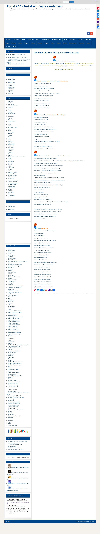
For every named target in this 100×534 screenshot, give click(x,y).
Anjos (37, 39)
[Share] (98, 27)
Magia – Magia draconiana (14, 321)
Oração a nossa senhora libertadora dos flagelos (45, 230)
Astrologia (10, 256)
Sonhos (88, 43)
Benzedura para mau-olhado (40, 122)
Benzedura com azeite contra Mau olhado (43, 127)
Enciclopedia (11, 283)
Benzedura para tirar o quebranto (41, 136)
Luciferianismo (11, 307)
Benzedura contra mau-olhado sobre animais (44, 148)
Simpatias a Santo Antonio (14, 382)
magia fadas (11, 146)
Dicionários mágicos (12, 279)
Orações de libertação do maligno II (42, 269)
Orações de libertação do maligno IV (42, 274)
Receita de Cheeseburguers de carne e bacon (19, 59)
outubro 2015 (11, 85)
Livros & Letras (11, 306)
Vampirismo (10, 420)
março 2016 (10, 78)
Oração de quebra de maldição (41, 197)
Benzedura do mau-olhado (40, 124)
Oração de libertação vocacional (41, 259)
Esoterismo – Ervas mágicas (14, 287)
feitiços (43, 63)
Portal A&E (10, 160)
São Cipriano (11, 167)
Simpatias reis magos (13, 183)
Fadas (9, 124)
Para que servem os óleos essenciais (16, 156)
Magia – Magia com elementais (15, 317)
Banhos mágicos (46, 39)
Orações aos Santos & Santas (15, 348)
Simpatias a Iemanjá (12, 380)
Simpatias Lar (11, 400)
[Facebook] (98, 13)
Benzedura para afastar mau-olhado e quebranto (45, 129)
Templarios (10, 417)
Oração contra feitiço (39, 192)
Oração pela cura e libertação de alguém (43, 264)
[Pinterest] (98, 8)
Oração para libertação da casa (41, 238)
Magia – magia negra (13, 327)
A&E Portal (8, 39)
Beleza (9, 115)
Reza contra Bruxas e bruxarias (41, 86)
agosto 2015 (11, 88)
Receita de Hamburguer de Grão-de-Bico (17, 57)
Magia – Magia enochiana (14, 324)
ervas (9, 122)
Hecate (9, 130)
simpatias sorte (11, 186)
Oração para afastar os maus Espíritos (42, 199)
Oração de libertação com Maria (41, 255)
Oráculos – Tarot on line (13, 351)
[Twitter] (98, 16)
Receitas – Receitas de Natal (14, 363)
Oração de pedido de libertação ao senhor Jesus (45, 262)
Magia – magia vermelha (14, 331)
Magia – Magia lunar (12, 326)
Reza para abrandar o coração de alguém (43, 95)
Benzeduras (11, 116)
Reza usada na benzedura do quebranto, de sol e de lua (47, 141)
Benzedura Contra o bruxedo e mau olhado (44, 88)
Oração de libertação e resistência (42, 245)
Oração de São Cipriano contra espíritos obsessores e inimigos (48, 165)
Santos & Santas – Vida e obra (15, 375)
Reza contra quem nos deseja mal (42, 105)
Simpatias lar (11, 178)
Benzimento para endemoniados (41, 107)
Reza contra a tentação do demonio (42, 83)
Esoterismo (72, 39)
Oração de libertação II (39, 235)
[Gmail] (98, 19)
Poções (9, 158)
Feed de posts (11, 206)
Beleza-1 (10, 263)
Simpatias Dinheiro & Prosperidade (16, 397)
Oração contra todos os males (41, 194)
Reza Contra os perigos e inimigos (42, 103)
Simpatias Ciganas (12, 173)
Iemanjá (10, 133)
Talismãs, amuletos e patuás (14, 416)
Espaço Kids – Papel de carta (14, 292)
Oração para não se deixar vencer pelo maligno (45, 240)
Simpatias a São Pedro (13, 386)
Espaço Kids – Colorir (13, 290)
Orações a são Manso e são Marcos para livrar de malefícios (48, 209)
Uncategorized (11, 195)
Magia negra (11, 149)
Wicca (14, 46)
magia (9, 139)
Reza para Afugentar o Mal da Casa (42, 90)
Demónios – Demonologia (14, 276)
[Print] (98, 24)
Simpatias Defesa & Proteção (14, 395)
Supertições (11, 414)
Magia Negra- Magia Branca (14, 447)
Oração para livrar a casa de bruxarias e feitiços (45, 216)
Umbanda (8, 46)
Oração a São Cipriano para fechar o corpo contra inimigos (47, 168)
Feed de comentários (13, 208)
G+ (13, 521)
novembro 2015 (11, 84)
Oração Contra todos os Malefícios (42, 187)
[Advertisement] (52, 21)
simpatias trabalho (12, 187)
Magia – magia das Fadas (14, 318)
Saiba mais (66, 2)
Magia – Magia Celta (12, 315)
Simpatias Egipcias (12, 399)
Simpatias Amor (11, 388)
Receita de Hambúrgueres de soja (16, 63)
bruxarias (72, 61)
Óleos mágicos (11, 341)
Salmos (59, 43)
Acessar (10, 204)
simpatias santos (12, 184)
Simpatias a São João (13, 383)
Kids (9, 136)
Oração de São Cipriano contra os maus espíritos (45, 158)
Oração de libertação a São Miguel (42, 250)
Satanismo (10, 377)
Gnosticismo (11, 300)
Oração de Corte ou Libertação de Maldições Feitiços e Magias (48, 185)
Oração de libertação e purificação (42, 243)
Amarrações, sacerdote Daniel (15, 444)
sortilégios (10, 190)
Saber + (53, 43)
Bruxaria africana (12, 272)
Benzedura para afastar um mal (41, 100)
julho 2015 (10, 90)
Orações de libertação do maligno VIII (42, 284)
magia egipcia (11, 144)
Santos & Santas (12, 374)
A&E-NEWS (16, 39)
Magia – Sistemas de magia (14, 334)
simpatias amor (11, 170)
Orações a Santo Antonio (14, 346)
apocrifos (10, 110)
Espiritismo (10, 293)
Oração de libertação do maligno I (42, 267)
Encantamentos (11, 121)
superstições (11, 192)
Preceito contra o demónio (40, 175)
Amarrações (31, 39)
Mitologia (10, 152)
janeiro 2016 (11, 81)
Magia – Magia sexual (13, 329)
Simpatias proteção (12, 181)
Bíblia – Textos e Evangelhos (14, 266)
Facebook (8, 521)
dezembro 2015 (11, 82)
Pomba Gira (10, 354)
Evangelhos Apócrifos (13, 295)
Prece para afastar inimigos (40, 218)
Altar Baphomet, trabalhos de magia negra (18, 441)
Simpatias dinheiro (12, 175)
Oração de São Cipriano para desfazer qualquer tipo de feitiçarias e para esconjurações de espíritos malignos (59, 160)
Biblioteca (10, 269)
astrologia (10, 112)
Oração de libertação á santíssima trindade (44, 247)
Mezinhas (13, 43)
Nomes (20, 43)
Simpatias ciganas (12, 391)
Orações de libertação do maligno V (42, 276)
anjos (9, 109)
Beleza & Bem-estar (56, 39)
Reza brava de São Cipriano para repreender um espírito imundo (49, 177)
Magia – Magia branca (13, 314)
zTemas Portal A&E (12, 425)
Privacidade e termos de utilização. (15, 507)
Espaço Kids (11, 289)
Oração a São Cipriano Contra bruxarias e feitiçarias (45, 163)
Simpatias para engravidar (14, 403)
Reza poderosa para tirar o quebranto (42, 139)
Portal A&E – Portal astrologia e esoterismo (35, 6)
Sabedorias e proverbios (13, 369)
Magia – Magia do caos (13, 320)
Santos (65, 43)
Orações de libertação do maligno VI (42, 279)
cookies (10, 118)
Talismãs (10, 194)
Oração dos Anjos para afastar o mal (42, 204)
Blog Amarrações (12, 446)
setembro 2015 (11, 87)
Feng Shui (80, 39)
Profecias (10, 358)
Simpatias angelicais (12, 389)
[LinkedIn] (98, 11)
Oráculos (33, 43)
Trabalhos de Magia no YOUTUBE (15, 449)
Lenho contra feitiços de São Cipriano (42, 182)
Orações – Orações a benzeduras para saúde (18, 344)
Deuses (65, 39)
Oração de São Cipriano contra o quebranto (44, 131)
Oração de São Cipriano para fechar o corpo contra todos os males (49, 180)
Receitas (40, 43)
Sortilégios (10, 412)
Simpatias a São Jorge (13, 385)
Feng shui (10, 126)
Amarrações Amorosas (13, 443)
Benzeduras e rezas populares (15, 264)
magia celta (10, 141)
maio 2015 (10, 93)
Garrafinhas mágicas (12, 127)
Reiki (9, 366)
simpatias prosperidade (13, 180)
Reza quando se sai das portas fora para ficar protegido (46, 93)
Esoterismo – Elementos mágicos (16, 286)
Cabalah (10, 273)
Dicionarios (10, 119)
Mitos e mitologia (12, 337)
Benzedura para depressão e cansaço (42, 146)
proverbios (10, 163)
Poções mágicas (12, 352)
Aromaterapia (11, 255)
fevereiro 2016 (11, 79)
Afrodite (10, 102)
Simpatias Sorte (11, 408)
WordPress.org (11, 209)
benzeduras (44, 81)
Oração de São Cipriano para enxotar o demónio (45, 172)
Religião (46, 43)
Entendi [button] (71, 2)
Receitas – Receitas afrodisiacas (15, 361)
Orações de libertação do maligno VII (42, 281)
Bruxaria (10, 270)
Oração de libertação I (39, 233)
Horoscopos (88, 39)
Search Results (72, 43)
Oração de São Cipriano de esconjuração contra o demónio (47, 170)
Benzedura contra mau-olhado (41, 117)
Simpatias (81, 43)
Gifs (9, 129)
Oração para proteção (39, 189)
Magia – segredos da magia (14, 332)
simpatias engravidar (13, 177)
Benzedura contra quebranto (40, 134)
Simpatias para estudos (13, 405)
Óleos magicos (11, 153)
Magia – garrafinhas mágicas (14, 310)
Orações (26, 43)
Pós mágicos (11, 161)
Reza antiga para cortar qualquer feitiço (43, 98)
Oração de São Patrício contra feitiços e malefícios (45, 214)
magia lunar (10, 147)
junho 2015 (10, 91)
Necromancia (11, 338)
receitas (10, 164)
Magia (7, 43)
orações (47, 63)
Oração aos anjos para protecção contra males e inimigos (47, 211)
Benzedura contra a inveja (40, 144)
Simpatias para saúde (13, 406)
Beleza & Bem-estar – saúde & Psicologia (17, 261)
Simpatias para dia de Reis (14, 402)
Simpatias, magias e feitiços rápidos (16, 409)
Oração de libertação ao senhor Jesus (42, 252)
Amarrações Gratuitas (13, 105)
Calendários (10, 275)
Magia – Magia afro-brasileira (14, 312)
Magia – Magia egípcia (13, 323)
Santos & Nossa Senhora (14, 372)
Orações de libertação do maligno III (42, 272)
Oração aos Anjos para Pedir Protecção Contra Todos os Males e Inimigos (51, 202)
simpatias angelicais (12, 172)
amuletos (10, 107)
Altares (23, 39)
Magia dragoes (11, 143)
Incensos (10, 135)
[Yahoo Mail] (98, 22)
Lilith (9, 138)
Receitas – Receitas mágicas (14, 365)
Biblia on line (11, 267)
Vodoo (9, 422)
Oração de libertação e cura (40, 257)
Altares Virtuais (11, 250)
